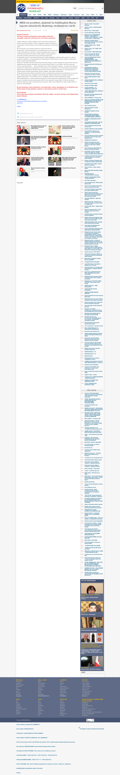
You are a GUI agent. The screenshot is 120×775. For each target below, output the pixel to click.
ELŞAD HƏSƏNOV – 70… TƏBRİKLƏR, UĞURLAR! (91, 88)
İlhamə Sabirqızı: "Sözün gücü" (92, 468)
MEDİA (49, 14)
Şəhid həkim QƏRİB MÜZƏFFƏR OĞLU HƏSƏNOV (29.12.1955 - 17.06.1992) (93, 273)
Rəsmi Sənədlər (20, 685)
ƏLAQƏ (18, 713)
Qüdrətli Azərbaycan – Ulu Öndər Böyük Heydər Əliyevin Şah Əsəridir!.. (93, 454)
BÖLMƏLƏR (19, 680)
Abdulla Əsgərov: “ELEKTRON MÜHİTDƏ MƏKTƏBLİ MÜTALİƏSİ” (93, 431)
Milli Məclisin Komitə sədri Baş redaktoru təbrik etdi (92, 349)
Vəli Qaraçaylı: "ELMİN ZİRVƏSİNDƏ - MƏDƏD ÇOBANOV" (94, 377)
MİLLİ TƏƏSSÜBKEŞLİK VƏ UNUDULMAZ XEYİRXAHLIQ (92, 328)
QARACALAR (63, 713)
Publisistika (62, 691)
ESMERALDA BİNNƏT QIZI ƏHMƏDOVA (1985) (91, 381)
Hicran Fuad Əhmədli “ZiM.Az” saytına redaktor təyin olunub (92, 54)
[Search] (102, 8)
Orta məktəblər (41, 686)
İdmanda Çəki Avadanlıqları (91, 364)
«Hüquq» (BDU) (86, 685)
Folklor (61, 681)
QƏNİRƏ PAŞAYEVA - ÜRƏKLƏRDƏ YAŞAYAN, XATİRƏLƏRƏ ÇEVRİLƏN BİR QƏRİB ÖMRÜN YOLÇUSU (94, 409)
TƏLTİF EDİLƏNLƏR (87, 710)
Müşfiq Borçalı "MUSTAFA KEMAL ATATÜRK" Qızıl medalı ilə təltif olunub (93, 282)
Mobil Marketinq (89, 356)
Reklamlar (18, 712)
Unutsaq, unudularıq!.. (21, 709)
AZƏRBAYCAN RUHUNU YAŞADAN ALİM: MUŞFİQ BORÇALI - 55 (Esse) (94, 362)
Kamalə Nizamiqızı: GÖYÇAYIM (92, 32)
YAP (42, 18)
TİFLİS (61, 701)
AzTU (88, 18)
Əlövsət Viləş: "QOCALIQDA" (92, 30)
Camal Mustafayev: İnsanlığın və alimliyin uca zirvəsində (93, 264)
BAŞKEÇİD (62, 705)
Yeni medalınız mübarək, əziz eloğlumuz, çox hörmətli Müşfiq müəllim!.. (92, 132)
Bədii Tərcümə (63, 692)
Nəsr (61, 685)
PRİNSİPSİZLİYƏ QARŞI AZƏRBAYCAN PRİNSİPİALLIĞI (92, 510)
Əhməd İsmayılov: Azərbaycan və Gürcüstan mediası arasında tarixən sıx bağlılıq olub (94, 203)
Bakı (46, 18)
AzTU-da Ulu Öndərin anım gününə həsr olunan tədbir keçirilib (93, 190)
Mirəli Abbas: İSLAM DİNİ (91, 540)
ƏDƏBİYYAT (63, 680)
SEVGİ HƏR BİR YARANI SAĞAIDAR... (91, 289)
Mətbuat (40, 688)
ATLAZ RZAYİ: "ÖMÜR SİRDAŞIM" (93, 51)
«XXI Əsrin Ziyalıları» (87, 691)
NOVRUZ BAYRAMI (89, 482)
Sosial (39, 707)
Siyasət (40, 704)
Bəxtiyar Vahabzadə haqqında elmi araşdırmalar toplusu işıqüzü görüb (93, 161)
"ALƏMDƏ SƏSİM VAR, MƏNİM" (92, 545)
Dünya (70, 14)
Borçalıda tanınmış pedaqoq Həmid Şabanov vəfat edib (93, 95)
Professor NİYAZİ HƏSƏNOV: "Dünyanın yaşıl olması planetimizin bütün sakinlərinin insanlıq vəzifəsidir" (93, 395)
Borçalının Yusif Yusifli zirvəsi (92, 331)
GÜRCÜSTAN (63, 699)
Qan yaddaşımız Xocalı (90, 487)
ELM (34, 14)
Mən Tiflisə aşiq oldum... (90, 180)
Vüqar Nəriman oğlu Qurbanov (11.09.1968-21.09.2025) (92, 226)
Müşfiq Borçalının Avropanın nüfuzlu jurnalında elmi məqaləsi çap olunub (94, 299)
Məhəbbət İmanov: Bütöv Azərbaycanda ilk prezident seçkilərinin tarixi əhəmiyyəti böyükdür (92, 491)
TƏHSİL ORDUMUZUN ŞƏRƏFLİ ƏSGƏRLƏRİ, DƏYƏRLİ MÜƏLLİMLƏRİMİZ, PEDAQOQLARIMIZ (92, 401)
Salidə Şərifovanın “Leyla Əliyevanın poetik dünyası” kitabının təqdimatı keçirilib (94, 268)
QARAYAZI (62, 709)
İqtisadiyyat (40, 705)
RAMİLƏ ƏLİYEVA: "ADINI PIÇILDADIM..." (91, 286)
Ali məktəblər (41, 685)
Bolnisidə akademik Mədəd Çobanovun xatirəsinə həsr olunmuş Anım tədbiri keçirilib (94, 42)
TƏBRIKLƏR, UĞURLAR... (91, 140)
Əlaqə (101, 14)
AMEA (83, 18)
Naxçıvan (64, 18)
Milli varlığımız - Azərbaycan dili (92, 418)
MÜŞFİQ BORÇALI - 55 (90, 351)
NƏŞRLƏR (84, 707)
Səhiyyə (40, 709)
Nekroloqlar (19, 707)
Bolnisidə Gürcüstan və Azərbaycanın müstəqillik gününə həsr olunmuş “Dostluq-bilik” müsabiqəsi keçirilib (93, 318)
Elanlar (18, 710)
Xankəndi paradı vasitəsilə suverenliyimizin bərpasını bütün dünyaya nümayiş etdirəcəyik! (93, 530)
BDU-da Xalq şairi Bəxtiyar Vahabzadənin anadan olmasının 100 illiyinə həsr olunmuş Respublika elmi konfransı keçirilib (94, 194)
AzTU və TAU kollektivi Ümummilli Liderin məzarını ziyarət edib (93, 186)
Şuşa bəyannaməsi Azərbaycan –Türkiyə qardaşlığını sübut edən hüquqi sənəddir (93, 559)
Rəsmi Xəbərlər (28, 18)
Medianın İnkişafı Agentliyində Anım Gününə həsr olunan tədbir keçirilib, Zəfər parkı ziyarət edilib (93, 219)
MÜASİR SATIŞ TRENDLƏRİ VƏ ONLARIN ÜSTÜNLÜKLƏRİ (92, 314)
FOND (92, 14)
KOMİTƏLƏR (85, 704)
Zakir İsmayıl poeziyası (90, 105)
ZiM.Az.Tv (85, 696)
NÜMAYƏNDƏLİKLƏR (87, 705)
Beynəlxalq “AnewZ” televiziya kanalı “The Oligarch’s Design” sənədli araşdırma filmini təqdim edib (94, 152)
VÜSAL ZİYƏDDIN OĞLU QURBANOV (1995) (91, 384)
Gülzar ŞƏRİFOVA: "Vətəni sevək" (93, 97)
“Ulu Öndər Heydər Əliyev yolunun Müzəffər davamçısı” (93, 164)
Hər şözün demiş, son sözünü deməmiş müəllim (92, 445)
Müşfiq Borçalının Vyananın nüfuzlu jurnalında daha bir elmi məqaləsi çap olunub (93, 278)
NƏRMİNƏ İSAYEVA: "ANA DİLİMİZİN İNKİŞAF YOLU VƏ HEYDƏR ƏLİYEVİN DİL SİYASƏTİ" (94, 569)
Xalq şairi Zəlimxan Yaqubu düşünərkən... (91, 108)
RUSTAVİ (62, 702)
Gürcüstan (76, 14)
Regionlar (77, 18)
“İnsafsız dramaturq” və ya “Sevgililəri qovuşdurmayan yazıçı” (93, 428)
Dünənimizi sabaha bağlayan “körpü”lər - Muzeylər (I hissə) (92, 466)
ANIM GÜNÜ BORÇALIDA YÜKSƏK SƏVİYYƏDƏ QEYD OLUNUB (93, 222)
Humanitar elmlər (23, 30)
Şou (39, 715)
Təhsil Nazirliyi (41, 683)
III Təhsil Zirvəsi (88, 447)
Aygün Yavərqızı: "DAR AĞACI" (92, 252)
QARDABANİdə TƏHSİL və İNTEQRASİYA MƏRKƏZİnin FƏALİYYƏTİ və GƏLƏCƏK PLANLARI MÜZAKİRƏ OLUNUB (93, 69)
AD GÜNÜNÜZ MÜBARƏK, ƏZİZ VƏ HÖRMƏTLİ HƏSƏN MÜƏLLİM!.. (93, 123)
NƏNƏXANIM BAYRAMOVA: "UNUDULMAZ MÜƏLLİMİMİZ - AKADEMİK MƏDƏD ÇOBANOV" (93, 115)
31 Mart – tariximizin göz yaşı (92, 470)
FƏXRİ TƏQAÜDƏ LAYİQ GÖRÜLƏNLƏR (92, 712)
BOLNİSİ (62, 707)
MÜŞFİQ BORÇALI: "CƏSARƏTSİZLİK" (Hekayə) (92, 174)
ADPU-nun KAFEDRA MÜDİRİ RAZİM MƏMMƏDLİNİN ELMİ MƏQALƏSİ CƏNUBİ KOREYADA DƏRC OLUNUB (94, 101)
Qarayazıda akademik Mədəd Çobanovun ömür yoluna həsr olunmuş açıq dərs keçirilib (92, 339)
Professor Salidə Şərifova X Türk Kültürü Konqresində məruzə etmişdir (93, 211)
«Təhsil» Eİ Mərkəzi (86, 686)
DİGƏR (18, 699)
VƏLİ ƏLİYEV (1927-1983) (91, 83)
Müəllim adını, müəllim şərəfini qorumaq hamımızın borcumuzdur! (93, 507)
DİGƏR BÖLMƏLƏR (43, 696)
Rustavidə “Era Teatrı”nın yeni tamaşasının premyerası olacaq (92, 74)
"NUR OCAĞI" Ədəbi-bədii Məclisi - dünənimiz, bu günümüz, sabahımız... (94, 496)
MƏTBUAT (85, 680)
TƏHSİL (39, 14)
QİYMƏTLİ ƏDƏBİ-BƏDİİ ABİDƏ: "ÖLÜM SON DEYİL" (92, 178)
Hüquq (39, 702)
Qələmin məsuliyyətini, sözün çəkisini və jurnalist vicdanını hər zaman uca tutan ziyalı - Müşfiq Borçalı (93, 144)
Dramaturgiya (63, 686)
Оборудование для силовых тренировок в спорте (92, 358)
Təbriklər (18, 705)
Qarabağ (70, 18)
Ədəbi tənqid (63, 689)
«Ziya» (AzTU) (85, 681)
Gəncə (58, 18)
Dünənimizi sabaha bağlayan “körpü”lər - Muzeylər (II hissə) (92, 462)
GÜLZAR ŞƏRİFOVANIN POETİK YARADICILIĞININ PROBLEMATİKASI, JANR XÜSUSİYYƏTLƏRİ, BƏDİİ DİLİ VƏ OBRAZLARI (93, 60)
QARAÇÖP (62, 710)
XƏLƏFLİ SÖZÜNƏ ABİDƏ (91, 85)
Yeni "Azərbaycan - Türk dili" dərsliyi (94, 326)
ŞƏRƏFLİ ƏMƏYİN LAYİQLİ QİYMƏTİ (93, 129)
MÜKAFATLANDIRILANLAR (88, 709)
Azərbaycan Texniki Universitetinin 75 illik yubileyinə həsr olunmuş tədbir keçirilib (93, 157)
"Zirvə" (29, 30)
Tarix (39, 701)
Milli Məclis (36, 18)
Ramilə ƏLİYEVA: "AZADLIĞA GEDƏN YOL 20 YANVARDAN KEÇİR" (92, 514)
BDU (93, 18)
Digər (82, 14)
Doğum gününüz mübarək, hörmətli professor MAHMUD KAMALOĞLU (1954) (93, 335)
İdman (39, 712)
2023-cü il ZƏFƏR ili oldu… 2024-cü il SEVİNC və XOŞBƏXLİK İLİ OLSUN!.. (94, 518)
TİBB (44, 14)
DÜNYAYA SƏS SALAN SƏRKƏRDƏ (94, 521)
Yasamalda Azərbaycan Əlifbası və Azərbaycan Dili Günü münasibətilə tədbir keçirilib (93, 255)
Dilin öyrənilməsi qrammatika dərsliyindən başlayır (92, 323)
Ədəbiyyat (56, 14)
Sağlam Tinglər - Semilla (91, 374)
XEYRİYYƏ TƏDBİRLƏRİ (88, 713)
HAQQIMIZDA (85, 715)
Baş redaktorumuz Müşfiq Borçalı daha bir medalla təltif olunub (93, 148)
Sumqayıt (52, 18)
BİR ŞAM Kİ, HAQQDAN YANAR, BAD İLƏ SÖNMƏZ (93, 259)
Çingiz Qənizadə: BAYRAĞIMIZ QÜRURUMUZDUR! (92, 534)
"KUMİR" (18, 704)
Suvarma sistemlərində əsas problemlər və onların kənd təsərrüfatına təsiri (92, 368)
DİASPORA (40, 694)
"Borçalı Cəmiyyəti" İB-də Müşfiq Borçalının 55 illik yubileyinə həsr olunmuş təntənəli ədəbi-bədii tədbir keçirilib (93, 344)
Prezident (19, 18)
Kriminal (40, 713)
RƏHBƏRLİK (85, 702)
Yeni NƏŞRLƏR (86, 692)
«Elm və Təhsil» (86, 688)
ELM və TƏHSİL (42, 680)
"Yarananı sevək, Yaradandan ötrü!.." (94, 457)
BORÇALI (62, 704)
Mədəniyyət (64, 14)
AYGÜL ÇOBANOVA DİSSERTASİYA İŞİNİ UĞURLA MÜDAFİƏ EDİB (94, 229)
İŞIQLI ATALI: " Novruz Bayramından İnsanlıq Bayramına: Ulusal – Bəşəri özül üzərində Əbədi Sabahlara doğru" (94, 478)
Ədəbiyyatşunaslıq (64, 688)
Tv (96, 14)
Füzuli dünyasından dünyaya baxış (93, 459)
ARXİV (39, 692)
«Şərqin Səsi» (85, 689)
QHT (97, 18)
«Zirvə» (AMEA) (86, 683)
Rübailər (62, 694)
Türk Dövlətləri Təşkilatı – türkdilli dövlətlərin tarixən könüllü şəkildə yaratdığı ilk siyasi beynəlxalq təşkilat (93, 525)
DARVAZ (62, 715)
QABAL (62, 712)
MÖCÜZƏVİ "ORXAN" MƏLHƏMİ (93, 442)
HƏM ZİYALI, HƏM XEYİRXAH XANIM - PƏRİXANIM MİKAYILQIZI (94, 551)
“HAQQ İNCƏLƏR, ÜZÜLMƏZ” (92, 262)
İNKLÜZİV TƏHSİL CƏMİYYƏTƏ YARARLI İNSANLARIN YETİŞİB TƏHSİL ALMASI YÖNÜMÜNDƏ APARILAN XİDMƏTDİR (92, 414)
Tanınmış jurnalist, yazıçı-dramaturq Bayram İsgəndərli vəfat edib (93, 303)
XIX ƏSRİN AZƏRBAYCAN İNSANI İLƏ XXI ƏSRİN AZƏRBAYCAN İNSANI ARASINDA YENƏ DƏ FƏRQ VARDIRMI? (94, 500)
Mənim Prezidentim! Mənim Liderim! (94, 504)
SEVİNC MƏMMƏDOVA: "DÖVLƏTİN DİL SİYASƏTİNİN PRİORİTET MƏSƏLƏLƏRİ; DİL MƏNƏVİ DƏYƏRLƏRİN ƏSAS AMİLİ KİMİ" (94, 564)
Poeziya (62, 683)
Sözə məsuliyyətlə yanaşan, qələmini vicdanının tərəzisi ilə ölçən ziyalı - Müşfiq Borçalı (94, 137)
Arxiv (87, 14)
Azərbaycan (23, 14)
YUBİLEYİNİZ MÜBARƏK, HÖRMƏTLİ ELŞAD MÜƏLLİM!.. (94, 91)
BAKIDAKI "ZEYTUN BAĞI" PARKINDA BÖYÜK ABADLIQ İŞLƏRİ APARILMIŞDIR (92, 439)
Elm (18, 30)
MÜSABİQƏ (63, 696)
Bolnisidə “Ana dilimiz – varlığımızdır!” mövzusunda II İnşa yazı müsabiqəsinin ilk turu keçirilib (93, 310)
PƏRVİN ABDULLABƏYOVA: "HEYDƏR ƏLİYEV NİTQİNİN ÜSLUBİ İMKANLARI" (94, 574)
